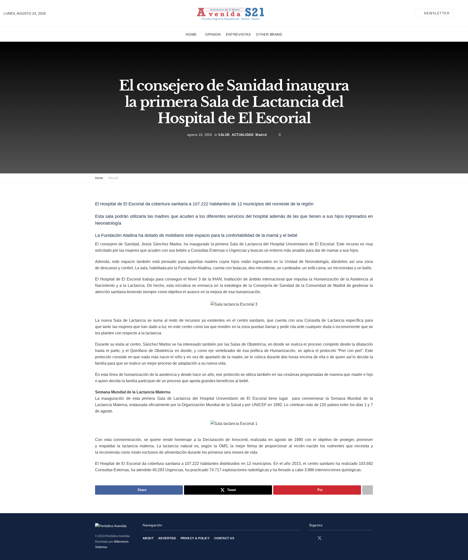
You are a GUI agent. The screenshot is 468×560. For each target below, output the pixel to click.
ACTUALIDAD (242, 134)
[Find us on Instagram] (328, 538)
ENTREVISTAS (238, 34)
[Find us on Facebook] (310, 538)
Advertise (167, 538)
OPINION (213, 34)
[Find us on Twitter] (319, 538)
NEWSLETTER (436, 13)
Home (191, 34)
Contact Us (224, 538)
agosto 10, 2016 (199, 134)
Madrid (261, 134)
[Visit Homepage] (230, 13)
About (148, 538)
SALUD (224, 134)
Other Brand (269, 34)
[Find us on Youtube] (336, 538)
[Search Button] (462, 13)
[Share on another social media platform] (367, 490)
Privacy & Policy (195, 538)
